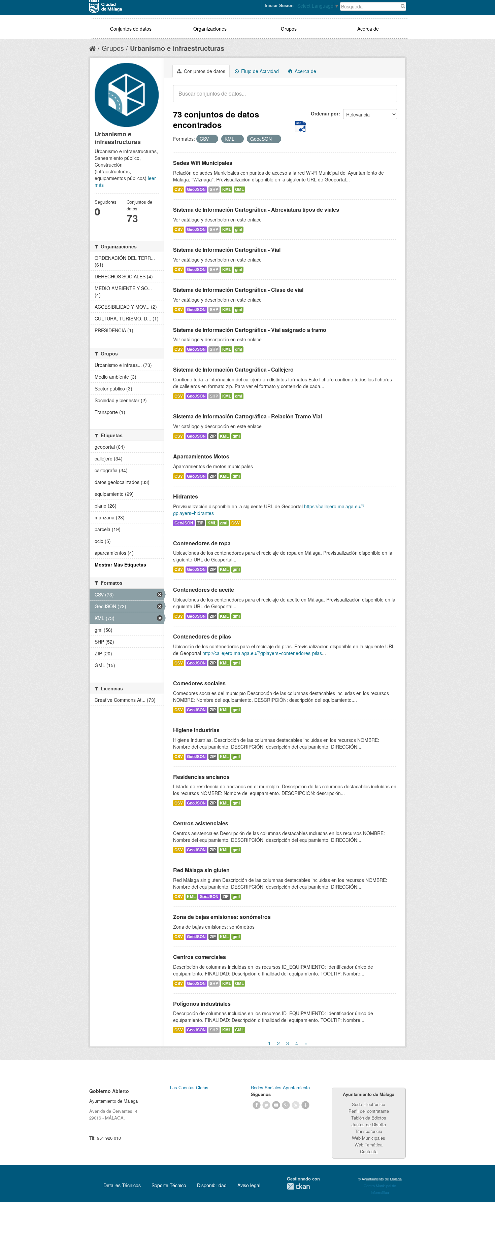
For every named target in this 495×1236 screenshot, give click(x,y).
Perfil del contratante (369, 1111)
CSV (178, 189)
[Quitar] (212, 139)
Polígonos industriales (202, 1003)
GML (239, 189)
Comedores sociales (199, 683)
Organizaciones (210, 28)
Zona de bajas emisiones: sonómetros (222, 917)
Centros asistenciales (200, 823)
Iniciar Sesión (279, 5)
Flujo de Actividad (259, 71)
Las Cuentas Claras (189, 1087)
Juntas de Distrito (369, 1124)
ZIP (213, 436)
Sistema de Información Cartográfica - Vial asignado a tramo (249, 330)
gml (238, 229)
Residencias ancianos (201, 777)
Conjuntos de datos (131, 28)
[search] (387, 97)
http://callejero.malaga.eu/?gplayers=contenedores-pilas (262, 653)
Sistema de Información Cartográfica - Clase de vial (238, 290)
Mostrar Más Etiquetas (120, 564)
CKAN (298, 1186)
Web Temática (369, 1144)
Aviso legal (248, 1185)
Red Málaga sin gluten (201, 870)
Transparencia (368, 1131)
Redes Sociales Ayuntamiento (280, 1087)
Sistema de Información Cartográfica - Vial (226, 249)
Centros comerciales (199, 957)
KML (226, 189)
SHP (214, 189)
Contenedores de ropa (202, 543)
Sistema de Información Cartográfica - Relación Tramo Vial (247, 416)
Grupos (289, 28)
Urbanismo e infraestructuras (177, 48)
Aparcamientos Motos (201, 456)
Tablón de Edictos (368, 1117)
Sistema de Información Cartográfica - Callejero (233, 369)
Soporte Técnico (169, 1185)
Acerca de (368, 28)
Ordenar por (324, 113)
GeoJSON (196, 189)
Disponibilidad (212, 1185)
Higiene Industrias (196, 730)
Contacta (368, 1151)
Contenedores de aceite (203, 589)
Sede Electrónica (368, 1104)
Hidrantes (185, 496)
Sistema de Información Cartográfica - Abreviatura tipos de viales (256, 209)
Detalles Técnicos (122, 1185)
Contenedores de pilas (202, 636)
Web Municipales (368, 1138)
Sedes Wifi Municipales (202, 163)
